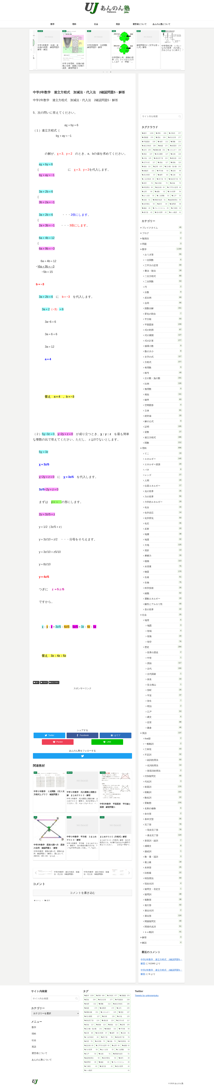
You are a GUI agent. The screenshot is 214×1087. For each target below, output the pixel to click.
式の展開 (163, 335)
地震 (163, 539)
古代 (164, 668)
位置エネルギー (163, 485)
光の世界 (163, 491)
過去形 (163, 915)
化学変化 (163, 518)
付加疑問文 (163, 776)
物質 (163, 571)
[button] (180, 116)
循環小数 (163, 346)
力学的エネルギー (163, 501)
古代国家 (164, 674)
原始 (164, 663)
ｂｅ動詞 (163, 932)
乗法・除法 (163, 270)
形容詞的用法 (164, 770)
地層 (163, 534)
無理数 (163, 389)
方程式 (45, 682)
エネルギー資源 (163, 464)
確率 (163, 399)
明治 (164, 706)
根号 (163, 372)
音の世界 (163, 609)
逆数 (163, 432)
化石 (163, 523)
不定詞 (163, 754)
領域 (164, 631)
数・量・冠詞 (163, 856)
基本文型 (163, 819)
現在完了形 (164, 829)
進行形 (163, 905)
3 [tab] (110, 72)
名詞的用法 (164, 765)
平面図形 (163, 324)
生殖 (163, 577)
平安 (164, 695)
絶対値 (163, 415)
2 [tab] (107, 72)
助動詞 (163, 792)
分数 (163, 292)
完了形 (163, 824)
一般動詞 (163, 743)
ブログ (161, 233)
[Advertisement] (82, 81)
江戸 (164, 711)
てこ (163, 453)
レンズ (163, 475)
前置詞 (163, 786)
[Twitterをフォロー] (82, 756)
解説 (161, 942)
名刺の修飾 (163, 808)
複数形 (163, 899)
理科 (161, 448)
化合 (163, 507)
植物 (163, 561)
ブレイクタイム (161, 227)
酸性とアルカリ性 (163, 604)
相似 (163, 394)
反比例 (163, 297)
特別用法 (163, 878)
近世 (164, 722)
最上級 (163, 862)
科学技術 (163, 588)
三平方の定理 (163, 265)
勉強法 (161, 238)
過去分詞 (163, 910)
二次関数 (163, 281)
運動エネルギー (163, 598)
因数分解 (163, 308)
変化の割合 (163, 313)
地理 (163, 620)
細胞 (163, 593)
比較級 (163, 872)
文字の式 (163, 356)
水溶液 (163, 566)
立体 (163, 410)
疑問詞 (163, 894)
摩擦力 (163, 555)
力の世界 (163, 496)
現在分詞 (163, 883)
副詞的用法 (164, 760)
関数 (163, 442)
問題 (161, 243)
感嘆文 (163, 846)
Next (183, 50)
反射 (163, 528)
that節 (163, 738)
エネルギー (163, 458)
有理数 (163, 367)
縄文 (164, 717)
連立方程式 (55, 682)
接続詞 (163, 851)
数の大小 (163, 351)
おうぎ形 (163, 254)
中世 (164, 657)
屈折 (163, 550)
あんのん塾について (42, 1060)
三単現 (163, 749)
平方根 (163, 319)
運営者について (39, 1053)
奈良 (164, 679)
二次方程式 (163, 276)
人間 (163, 480)
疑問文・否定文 (163, 889)
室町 (164, 690)
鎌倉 (164, 727)
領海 (164, 636)
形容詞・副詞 (163, 840)
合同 (163, 303)
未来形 (163, 867)
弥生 (164, 700)
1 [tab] (103, 72)
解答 (161, 937)
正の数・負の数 (163, 378)
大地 (163, 545)
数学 (37, 682)
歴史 (163, 647)
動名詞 (163, 797)
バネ (163, 469)
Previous (31, 50)
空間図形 (163, 405)
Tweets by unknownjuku (147, 995)
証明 (163, 426)
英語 (161, 733)
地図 (164, 625)
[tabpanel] (45, 49)
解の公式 (163, 421)
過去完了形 (164, 835)
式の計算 (163, 340)
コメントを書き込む (82, 892)
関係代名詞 (163, 926)
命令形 (163, 813)
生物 (163, 582)
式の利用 (163, 329)
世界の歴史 (164, 652)
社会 (161, 614)
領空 (164, 641)
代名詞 (163, 781)
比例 (163, 383)
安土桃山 (164, 684)
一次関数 (163, 260)
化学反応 (163, 512)
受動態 (163, 803)
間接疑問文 (163, 921)
